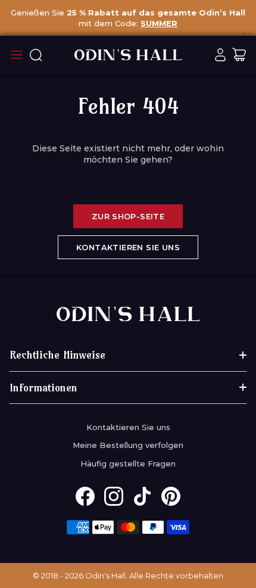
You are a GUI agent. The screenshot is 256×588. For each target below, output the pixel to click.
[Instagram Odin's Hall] (113, 496)
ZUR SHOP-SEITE (128, 216)
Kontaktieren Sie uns (128, 427)
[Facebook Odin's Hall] (85, 496)
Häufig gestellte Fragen (128, 463)
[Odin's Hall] (128, 55)
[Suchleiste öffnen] (36, 55)
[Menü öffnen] (17, 55)
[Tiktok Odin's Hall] (142, 496)
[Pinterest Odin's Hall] (170, 496)
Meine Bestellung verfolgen (128, 445)
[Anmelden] (220, 55)
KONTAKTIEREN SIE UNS (128, 247)
